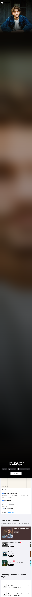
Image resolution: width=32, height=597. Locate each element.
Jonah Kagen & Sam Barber (15, 562)
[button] (29, 2)
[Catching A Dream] (4, 553)
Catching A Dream (13, 552)
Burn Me (10, 561)
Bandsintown (10, 512)
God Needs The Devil (14, 542)
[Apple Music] (21, 532)
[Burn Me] (4, 563)
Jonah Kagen (11, 544)
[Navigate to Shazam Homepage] (5, 2)
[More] (27, 546)
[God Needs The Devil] (4, 544)
